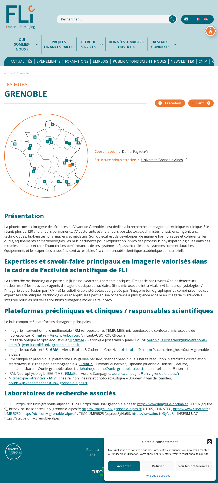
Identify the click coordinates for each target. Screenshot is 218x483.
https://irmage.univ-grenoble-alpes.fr (111, 409)
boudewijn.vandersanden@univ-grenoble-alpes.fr (48, 383)
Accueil (9, 73)
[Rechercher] (172, 19)
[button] (209, 442)
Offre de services (88, 44)
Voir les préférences (193, 466)
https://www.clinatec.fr (190, 409)
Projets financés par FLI (59, 44)
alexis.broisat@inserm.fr (136, 349)
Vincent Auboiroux (65, 335)
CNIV (203, 61)
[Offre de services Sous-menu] (102, 44)
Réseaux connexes (160, 44)
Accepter (124, 466)
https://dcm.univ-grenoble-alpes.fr (49, 413)
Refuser (158, 466)
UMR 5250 (12, 413)
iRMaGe (71, 373)
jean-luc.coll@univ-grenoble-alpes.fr (51, 344)
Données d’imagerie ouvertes (126, 44)
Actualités (21, 61)
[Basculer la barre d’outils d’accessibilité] (210, 31)
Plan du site (92, 452)
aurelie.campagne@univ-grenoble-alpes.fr (145, 373)
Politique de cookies (158, 475)
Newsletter (182, 61)
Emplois (100, 61)
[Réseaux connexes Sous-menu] (176, 44)
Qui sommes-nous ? (22, 44)
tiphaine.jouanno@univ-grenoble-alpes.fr (112, 368)
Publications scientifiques (139, 61)
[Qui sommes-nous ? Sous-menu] (38, 44)
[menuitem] (198, 19)
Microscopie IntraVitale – (32, 378)
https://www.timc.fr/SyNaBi (153, 413)
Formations (76, 61)
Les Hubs (15, 84)
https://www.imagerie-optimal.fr (162, 404)
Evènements (48, 61)
